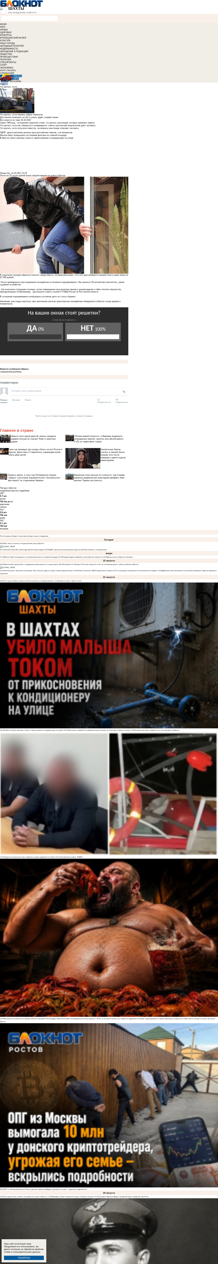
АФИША (4, 29)
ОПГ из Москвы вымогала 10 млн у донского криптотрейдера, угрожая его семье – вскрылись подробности (45, 1189)
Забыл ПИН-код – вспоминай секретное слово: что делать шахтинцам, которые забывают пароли (47, 123)
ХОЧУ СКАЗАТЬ (8, 70)
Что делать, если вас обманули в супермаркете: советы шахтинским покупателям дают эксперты (47, 125)
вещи (12, 371)
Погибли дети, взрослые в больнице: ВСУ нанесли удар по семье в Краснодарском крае (38, 570)
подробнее (24, 490)
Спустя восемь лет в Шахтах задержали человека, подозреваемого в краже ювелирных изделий (143, 1019)
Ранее (28, 399)
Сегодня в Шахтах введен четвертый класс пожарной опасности (124, 1196)
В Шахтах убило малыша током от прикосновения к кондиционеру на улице (33, 730)
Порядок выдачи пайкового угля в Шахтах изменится (82, 557)
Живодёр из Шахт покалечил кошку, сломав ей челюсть (73, 1196)
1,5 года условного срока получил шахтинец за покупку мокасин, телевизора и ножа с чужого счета (42, 581)
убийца (18, 371)
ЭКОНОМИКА (6, 68)
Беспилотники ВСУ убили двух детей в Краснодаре (24, 550)
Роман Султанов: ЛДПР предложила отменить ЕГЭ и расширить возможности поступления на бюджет (117, 570)
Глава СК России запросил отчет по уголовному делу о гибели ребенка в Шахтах (107, 564)
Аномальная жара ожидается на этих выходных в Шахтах (157, 730)
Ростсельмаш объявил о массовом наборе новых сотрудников (24, 536)
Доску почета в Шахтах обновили (120, 557)
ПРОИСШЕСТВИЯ (9, 57)
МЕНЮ (3, 24)
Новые (3, 399)
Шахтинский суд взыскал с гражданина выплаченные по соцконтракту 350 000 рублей (37, 564)
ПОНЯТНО (24, 1257)
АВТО (2, 27)
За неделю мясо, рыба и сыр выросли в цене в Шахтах (25, 1196)
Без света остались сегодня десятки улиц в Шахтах (24, 543)
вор (2, 371)
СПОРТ (3, 65)
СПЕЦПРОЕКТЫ (8, 62)
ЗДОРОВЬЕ (6, 32)
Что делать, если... (9, 87)
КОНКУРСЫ (6, 35)
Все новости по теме (10, 120)
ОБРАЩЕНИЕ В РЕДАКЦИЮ (14, 51)
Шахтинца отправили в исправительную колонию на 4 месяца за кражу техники (99, 730)
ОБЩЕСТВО (6, 54)
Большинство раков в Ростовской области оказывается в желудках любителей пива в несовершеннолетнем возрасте (50, 1019)
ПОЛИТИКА (5, 59)
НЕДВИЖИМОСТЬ (9, 48)
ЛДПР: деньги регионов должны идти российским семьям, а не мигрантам (78, 550)
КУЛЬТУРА (5, 40)
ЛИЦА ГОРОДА (7, 43)
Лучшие (16, 399)
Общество (5, 173)
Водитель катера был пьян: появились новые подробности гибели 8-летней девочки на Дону (40, 857)
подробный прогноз (9, 490)
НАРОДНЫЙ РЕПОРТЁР (12, 46)
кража (7, 371)
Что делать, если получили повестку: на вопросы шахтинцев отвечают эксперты (39, 128)
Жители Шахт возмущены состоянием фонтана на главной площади (30, 557)
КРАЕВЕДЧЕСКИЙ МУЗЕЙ (13, 38)
